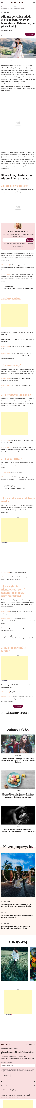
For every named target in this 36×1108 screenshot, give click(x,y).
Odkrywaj (4, 1086)
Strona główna (4, 6)
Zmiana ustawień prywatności (9, 1097)
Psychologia (11, 6)
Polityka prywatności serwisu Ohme (19, 1095)
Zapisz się (30, 240)
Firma (3, 1082)
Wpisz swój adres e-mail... (7, 1062)
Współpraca (23, 1097)
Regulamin (4, 1095)
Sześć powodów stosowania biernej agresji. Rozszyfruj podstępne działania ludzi (16, 487)
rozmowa (4, 716)
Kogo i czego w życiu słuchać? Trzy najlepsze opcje (18, 288)
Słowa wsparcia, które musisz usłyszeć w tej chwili (18, 638)
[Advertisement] (14, 315)
